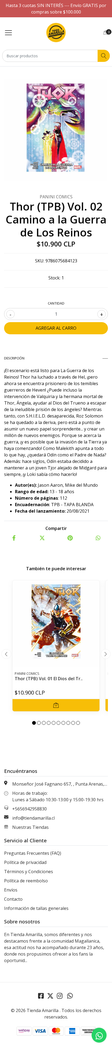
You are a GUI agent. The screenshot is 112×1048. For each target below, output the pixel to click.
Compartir (56, 528)
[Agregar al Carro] (56, 705)
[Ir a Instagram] (60, 995)
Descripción (14, 358)
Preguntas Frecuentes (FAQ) (32, 853)
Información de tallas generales (36, 908)
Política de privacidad (25, 862)
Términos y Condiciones (28, 872)
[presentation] (6, 654)
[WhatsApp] (70, 995)
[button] (34, 723)
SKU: (39, 261)
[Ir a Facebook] (41, 995)
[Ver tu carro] (106, 32)
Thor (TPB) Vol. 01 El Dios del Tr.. (49, 679)
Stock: (54, 278)
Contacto (13, 899)
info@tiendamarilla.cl (33, 818)
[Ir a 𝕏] (50, 995)
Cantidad (56, 303)
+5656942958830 (29, 809)
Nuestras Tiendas (30, 827)
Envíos (10, 890)
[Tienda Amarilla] (56, 32)
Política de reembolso (26, 881)
